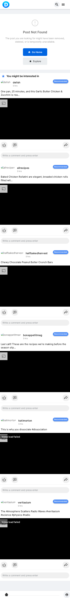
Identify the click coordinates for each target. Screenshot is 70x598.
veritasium (24, 502)
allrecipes (23, 167)
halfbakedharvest (37, 253)
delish (16, 82)
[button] (57, 4)
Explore (37, 61)
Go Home (37, 52)
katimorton (25, 420)
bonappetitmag (32, 335)
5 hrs (15, 85)
